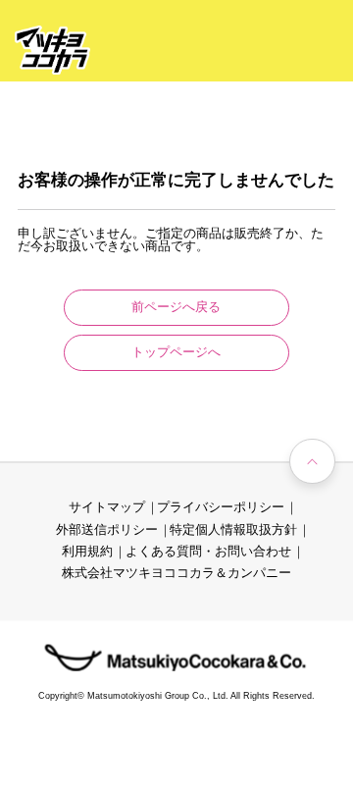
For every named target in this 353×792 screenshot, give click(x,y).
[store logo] (52, 50)
